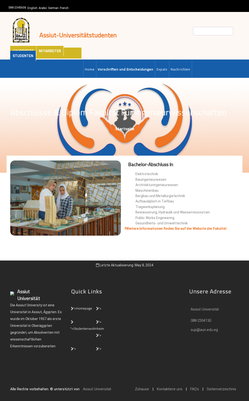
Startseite (124, 129)
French (64, 8)
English (32, 8)
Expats (162, 69)
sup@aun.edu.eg (204, 330)
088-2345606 (17, 7)
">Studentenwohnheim (87, 328)
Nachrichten (180, 69)
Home (90, 69)
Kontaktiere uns (169, 389)
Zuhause (142, 389)
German (53, 8)
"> (99, 308)
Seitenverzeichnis (221, 389)
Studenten (23, 56)
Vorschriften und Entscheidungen (125, 69)
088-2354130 (201, 320)
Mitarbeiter (50, 51)
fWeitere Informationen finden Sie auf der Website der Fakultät (175, 229)
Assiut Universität (204, 309)
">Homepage (82, 308)
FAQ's (194, 389)
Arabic (43, 8)
